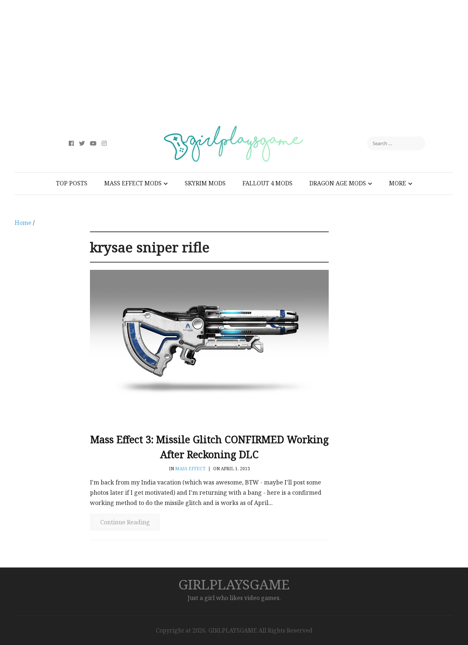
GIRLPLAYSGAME (234, 584)
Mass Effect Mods (133, 183)
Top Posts (71, 183)
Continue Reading (125, 522)
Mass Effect (190, 468)
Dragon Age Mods (337, 183)
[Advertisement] (234, 62)
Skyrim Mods (205, 183)
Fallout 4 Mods (267, 183)
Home (23, 223)
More (397, 183)
